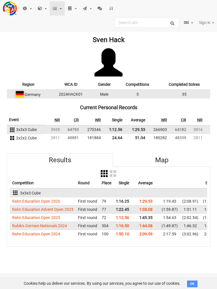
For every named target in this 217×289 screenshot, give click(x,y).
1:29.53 (138, 129)
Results (60, 160)
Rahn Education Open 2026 (36, 201)
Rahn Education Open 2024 (36, 234)
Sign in (205, 22)
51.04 (140, 137)
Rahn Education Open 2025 (36, 217)
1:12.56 (115, 129)
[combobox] (146, 22)
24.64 (117, 137)
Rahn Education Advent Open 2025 (42, 209)
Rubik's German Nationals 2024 (39, 226)
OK (192, 284)
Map (161, 160)
